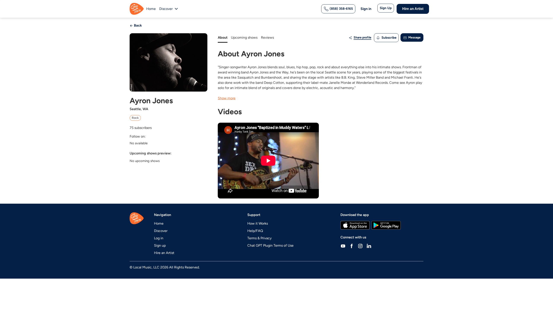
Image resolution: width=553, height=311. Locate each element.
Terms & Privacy (259, 238)
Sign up (160, 245)
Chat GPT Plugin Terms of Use (270, 245)
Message (414, 37)
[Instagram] (360, 246)
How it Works (257, 223)
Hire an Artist (412, 9)
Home (151, 9)
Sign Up (386, 8)
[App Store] (355, 225)
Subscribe (388, 38)
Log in (158, 238)
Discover (160, 231)
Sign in (366, 9)
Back (137, 25)
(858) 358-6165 (341, 9)
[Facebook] (351, 246)
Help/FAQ (255, 231)
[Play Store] (386, 225)
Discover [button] (166, 9)
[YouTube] (343, 246)
